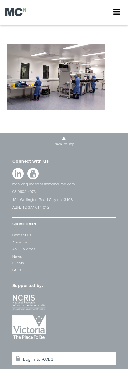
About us (20, 242)
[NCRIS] (64, 305)
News (17, 256)
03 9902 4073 (24, 191)
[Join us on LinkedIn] (18, 173)
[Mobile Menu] (116, 11)
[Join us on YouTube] (33, 173)
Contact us (21, 235)
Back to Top (64, 144)
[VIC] (64, 329)
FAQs (16, 270)
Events (18, 263)
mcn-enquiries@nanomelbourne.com (43, 184)
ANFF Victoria (24, 249)
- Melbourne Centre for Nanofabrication (15, 12)
